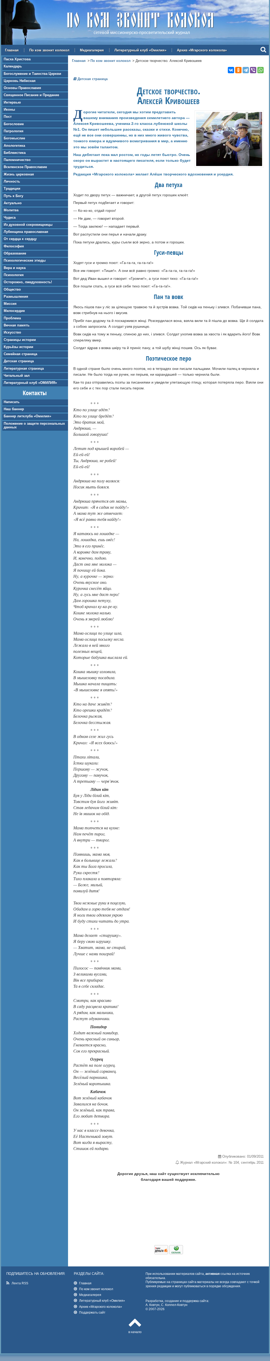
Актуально (13, 203)
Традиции (12, 188)
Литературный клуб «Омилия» (140, 50)
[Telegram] (246, 70)
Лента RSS (20, 1283)
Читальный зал (17, 376)
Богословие (14, 124)
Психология (14, 275)
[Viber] (253, 70)
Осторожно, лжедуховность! (28, 282)
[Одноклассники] (238, 70)
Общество (12, 289)
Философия (14, 246)
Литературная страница (24, 368)
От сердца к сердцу (20, 239)
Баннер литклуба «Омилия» (27, 416)
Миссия (10, 304)
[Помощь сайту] (168, 1253)
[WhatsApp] (260, 70)
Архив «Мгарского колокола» (202, 50)
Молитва (11, 210)
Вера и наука (15, 268)
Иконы (9, 109)
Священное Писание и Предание (31, 95)
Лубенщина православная (26, 232)
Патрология (13, 131)
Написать (12, 402)
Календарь (13, 66)
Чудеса (10, 217)
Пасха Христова (17, 59)
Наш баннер (14, 409)
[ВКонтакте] (231, 70)
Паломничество (17, 160)
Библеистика (15, 153)
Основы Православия (22, 88)
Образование (15, 253)
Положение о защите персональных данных (34, 425)
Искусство (12, 332)
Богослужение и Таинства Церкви (32, 74)
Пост (8, 117)
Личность (12, 181)
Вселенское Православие (25, 167)
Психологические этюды (25, 260)
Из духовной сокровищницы (28, 225)
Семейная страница (20, 354)
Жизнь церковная (19, 174)
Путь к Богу (13, 196)
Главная (12, 50)
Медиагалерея (92, 50)
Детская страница (19, 361)
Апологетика (14, 146)
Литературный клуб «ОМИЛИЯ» (30, 383)
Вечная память (17, 325)
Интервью (12, 102)
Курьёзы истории (18, 347)
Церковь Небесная (20, 81)
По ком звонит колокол (49, 50)
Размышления (16, 296)
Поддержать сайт (92, 1312)
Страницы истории (20, 340)
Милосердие (14, 311)
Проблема (12, 318)
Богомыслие (14, 138)
